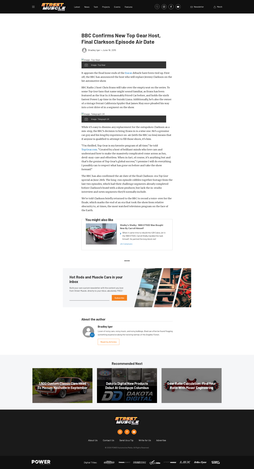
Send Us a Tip (126, 440)
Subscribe (119, 298)
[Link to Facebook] (171, 6)
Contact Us (108, 440)
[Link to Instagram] (164, 6)
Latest (77, 7)
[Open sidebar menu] (33, 6)
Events (117, 7)
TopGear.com (89, 149)
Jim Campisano (126, 244)
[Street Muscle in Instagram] (120, 431)
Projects (106, 7)
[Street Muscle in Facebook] (127, 431)
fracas (128, 72)
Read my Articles (109, 342)
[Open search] (157, 6)
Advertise (161, 440)
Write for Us (145, 440)
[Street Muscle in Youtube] (134, 431)
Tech (96, 7)
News (86, 7)
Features (128, 7)
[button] (123, 59)
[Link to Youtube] (178, 6)
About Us (92, 440)
